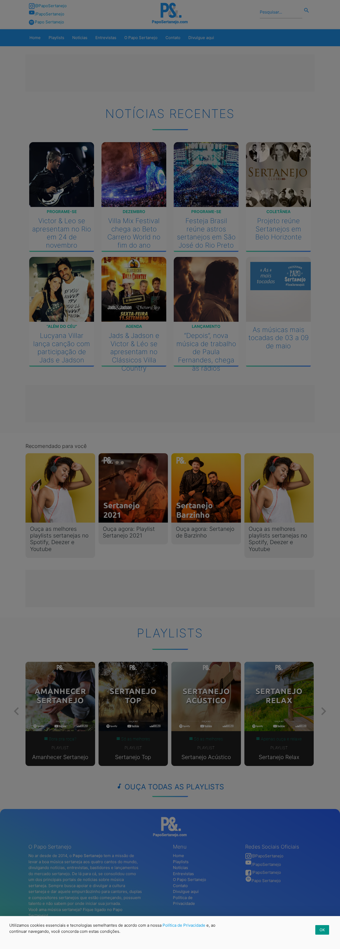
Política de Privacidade (184, 925)
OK (322, 929)
